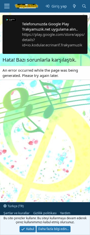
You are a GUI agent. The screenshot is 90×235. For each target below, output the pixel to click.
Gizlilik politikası (44, 213)
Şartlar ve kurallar (17, 213)
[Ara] (84, 6)
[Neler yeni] (74, 6)
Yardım (65, 213)
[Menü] (7, 6)
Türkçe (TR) (15, 206)
